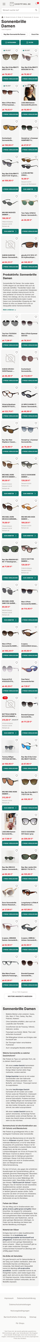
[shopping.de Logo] (20, 4)
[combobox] (20, 10)
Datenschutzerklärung (26, 1298)
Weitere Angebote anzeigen (20, 996)
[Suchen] (36, 10)
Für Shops (20, 1323)
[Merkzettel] (36, 4)
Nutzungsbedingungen (20, 1311)
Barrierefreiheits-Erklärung (15, 1317)
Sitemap (32, 1317)
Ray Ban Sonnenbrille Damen (14, 34)
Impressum (9, 1298)
